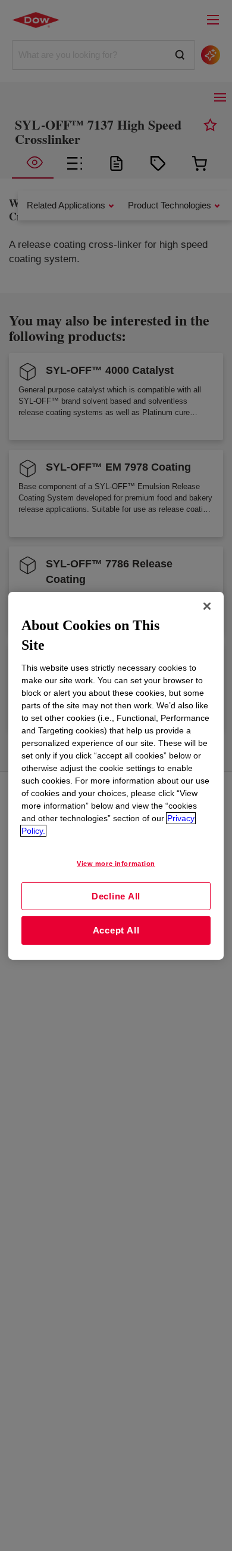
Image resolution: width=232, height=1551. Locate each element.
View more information (116, 863)
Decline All (116, 895)
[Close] (207, 605)
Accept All (116, 930)
